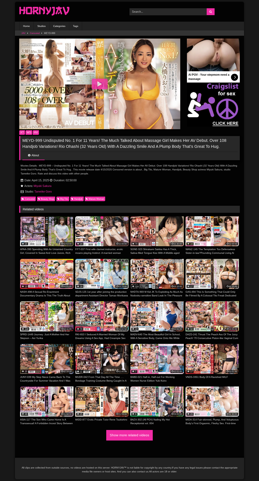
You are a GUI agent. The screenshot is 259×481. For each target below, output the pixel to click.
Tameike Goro (43, 191)
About (35, 155)
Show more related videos (129, 435)
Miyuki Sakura (42, 185)
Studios (41, 26)
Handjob (78, 199)
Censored (35, 33)
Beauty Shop (47, 199)
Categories (59, 26)
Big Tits (64, 199)
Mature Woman (96, 199)
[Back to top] (248, 470)
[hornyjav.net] (45, 12)
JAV (23, 33)
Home (26, 26)
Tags (75, 26)
